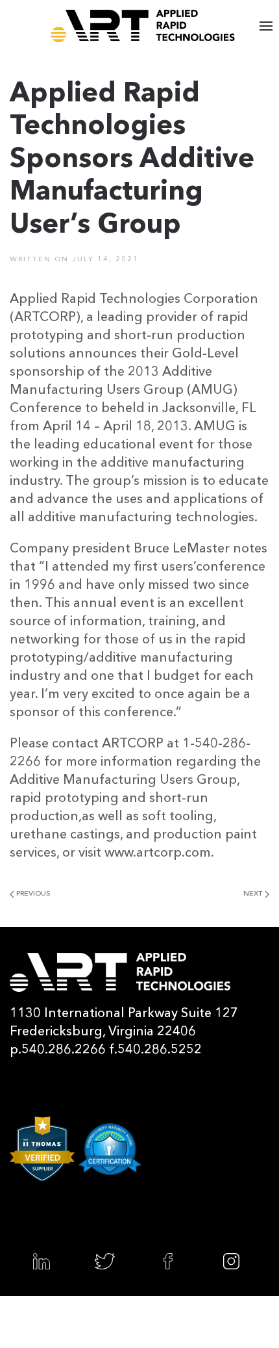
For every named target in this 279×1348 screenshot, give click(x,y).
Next (254, 894)
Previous (32, 894)
